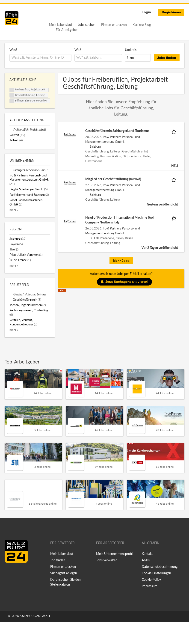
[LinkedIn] (16, 572)
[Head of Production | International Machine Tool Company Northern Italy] (70, 221)
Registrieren (171, 12)
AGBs (146, 560)
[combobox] (40, 58)
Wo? (77, 50)
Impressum (149, 586)
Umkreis (130, 50)
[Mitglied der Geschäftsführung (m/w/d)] (70, 183)
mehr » (13, 210)
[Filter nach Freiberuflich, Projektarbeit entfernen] (11, 129)
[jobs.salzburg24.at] (11, 18)
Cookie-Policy (151, 579)
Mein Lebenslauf (60, 25)
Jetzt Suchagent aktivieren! (126, 281)
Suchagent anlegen (63, 573)
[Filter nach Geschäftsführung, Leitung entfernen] (11, 294)
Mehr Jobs (121, 260)
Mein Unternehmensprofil (114, 554)
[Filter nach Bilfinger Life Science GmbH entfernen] (11, 170)
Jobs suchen (86, 25)
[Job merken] (174, 131)
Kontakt (147, 554)
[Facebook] (9, 572)
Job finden (57, 560)
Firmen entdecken (114, 25)
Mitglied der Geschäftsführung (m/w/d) (113, 179)
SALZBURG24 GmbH (35, 616)
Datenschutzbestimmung (159, 566)
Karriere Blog (142, 25)
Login (146, 12)
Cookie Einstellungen (156, 573)
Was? (13, 50)
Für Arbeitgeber (67, 30)
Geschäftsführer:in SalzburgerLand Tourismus (117, 131)
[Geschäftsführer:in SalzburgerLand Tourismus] (70, 134)
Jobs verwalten (106, 560)
